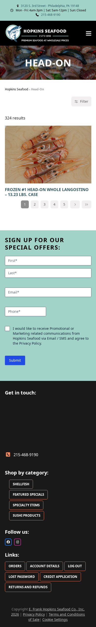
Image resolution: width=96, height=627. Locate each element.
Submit (15, 360)
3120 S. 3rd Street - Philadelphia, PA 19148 (50, 6)
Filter (84, 101)
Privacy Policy (34, 614)
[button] (88, 33)
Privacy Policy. (30, 343)
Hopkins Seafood (16, 89)
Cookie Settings (55, 619)
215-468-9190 (50, 15)
